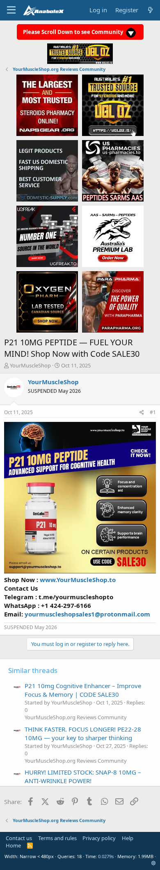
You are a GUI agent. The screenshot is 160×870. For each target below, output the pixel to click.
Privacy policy (99, 838)
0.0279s (106, 856)
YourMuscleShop (30, 365)
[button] (153, 863)
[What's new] (150, 10)
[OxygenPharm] (47, 301)
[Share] (142, 412)
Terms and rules (57, 838)
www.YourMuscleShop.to (78, 579)
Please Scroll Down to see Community (73, 32)
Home (13, 845)
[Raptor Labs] (113, 236)
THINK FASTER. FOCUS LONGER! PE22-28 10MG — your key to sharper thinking (83, 733)
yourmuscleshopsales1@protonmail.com (87, 614)
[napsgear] (47, 105)
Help (127, 838)
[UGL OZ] (113, 105)
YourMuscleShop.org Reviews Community (76, 717)
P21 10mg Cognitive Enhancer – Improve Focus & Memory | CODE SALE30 (83, 690)
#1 (153, 412)
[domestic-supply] (47, 170)
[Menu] (11, 10)
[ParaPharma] (113, 301)
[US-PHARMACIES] (113, 170)
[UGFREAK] (47, 236)
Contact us (19, 838)
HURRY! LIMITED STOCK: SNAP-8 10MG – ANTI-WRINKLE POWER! (83, 776)
